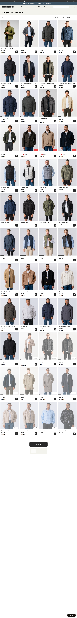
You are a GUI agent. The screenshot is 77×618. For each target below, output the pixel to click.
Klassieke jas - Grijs (25, 48)
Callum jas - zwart (43, 291)
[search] (68, 7)
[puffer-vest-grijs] (3, 191)
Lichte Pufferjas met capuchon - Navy (67, 83)
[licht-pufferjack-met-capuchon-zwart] (21, 87)
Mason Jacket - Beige (25, 430)
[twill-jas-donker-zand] (24, 156)
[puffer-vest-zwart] (2, 191)
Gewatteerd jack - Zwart (45, 361)
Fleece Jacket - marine (6, 396)
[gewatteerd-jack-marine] (2, 121)
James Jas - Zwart (63, 361)
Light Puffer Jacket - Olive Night (8, 48)
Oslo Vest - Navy (24, 257)
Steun (74, 1)
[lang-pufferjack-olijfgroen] (40, 52)
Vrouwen (23, 6)
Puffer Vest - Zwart (5, 187)
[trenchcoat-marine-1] (4, 295)
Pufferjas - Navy (4, 118)
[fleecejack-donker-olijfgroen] (62, 121)
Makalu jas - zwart (24, 222)
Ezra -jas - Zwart (62, 430)
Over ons (68, 1)
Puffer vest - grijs (43, 187)
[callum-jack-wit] (24, 295)
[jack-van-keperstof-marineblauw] (22, 156)
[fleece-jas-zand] (59, 121)
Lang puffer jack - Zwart (6, 83)
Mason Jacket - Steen (5, 430)
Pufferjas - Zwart (43, 118)
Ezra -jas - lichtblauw (44, 430)
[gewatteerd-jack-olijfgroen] (3, 121)
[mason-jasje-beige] (3, 434)
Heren (19, 6)
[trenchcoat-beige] (2, 295)
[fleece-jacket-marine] (61, 121)
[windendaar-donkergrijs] (59, 330)
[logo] (8, 7)
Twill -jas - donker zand (44, 152)
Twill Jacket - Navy (63, 152)
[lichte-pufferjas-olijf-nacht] (2, 52)
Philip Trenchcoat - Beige (6, 291)
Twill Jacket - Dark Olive (25, 152)
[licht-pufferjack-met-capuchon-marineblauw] (22, 87)
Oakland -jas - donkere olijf (26, 396)
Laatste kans (49, 6)
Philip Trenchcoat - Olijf (45, 396)
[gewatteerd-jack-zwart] (61, 52)
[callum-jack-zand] (21, 295)
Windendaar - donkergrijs (64, 326)
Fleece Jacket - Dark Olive (6, 152)
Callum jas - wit (62, 291)
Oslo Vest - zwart (62, 257)
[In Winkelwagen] (16, 52)
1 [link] (33, 451)
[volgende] (43, 451)
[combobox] (60, 7)
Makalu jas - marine (5, 222)
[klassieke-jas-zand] (24, 52)
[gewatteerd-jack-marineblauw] (59, 52)
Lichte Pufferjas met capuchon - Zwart (28, 83)
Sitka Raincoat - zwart (63, 222)
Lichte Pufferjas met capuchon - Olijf (47, 83)
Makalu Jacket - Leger (63, 187)
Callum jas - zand (24, 291)
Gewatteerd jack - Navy (64, 48)
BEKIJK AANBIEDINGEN (47, 3)
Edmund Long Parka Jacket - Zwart (8, 326)
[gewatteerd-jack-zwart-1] (4, 121)
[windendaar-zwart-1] (62, 330)
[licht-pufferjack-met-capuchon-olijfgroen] (24, 87)
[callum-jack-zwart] (22, 295)
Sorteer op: (64, 17)
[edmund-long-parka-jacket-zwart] (2, 330)
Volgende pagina (38, 444)
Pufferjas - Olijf (24, 118)
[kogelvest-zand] (4, 191)
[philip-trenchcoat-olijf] (3, 295)
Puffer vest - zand (24, 187)
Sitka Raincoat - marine (6, 257)
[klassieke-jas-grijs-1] (21, 52)
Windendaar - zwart (5, 361)
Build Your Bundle (41, 6)
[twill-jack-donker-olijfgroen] (21, 156)
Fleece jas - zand (62, 118)
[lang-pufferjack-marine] (43, 52)
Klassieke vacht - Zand (25, 361)
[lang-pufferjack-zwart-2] (41, 52)
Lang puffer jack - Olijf (44, 48)
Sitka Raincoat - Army (44, 222)
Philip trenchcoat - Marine (64, 396)
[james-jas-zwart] (59, 364)
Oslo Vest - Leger (43, 257)
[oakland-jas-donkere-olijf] (21, 399)
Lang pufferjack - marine (45, 326)
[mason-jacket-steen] (2, 434)
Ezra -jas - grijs (24, 326)
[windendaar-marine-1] (61, 330)
